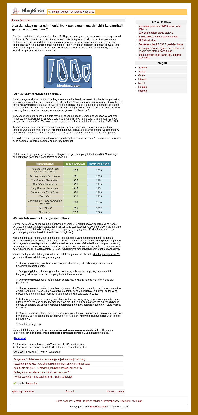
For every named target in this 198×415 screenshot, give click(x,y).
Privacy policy (110, 401)
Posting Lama (114, 391)
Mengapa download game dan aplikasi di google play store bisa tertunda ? (161, 49)
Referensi (20, 338)
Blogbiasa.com (98, 406)
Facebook (31, 352)
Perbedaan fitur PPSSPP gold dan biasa (161, 44)
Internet (142, 79)
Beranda (70, 391)
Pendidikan (32, 383)
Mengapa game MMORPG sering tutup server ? (160, 27)
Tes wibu (89, 11)
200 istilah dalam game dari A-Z (156, 32)
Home (55, 11)
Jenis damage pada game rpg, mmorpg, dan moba (160, 56)
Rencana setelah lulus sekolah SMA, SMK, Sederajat (42, 376)
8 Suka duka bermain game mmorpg (158, 36)
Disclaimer (125, 401)
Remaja (142, 87)
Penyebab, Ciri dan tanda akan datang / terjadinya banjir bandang (49, 359)
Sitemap (137, 401)
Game (141, 75)
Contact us (76, 11)
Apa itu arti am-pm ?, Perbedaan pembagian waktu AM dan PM (47, 368)
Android (142, 67)
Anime (141, 71)
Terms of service (92, 401)
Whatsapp (54, 352)
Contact (76, 401)
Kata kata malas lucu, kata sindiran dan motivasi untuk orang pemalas (51, 363)
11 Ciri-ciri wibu (147, 40)
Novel (141, 83)
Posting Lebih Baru (23, 391)
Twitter (43, 352)
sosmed (142, 90)
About (64, 11)
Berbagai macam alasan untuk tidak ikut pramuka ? (41, 372)
